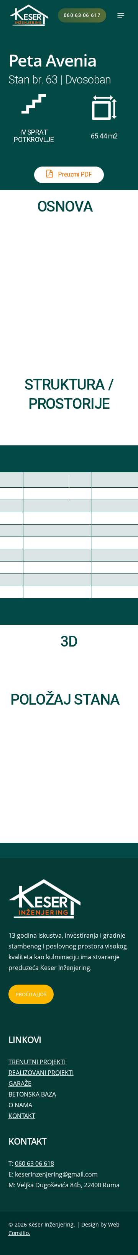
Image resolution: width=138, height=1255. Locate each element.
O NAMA (20, 1105)
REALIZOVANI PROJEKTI (41, 1072)
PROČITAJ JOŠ (31, 994)
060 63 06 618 (34, 1163)
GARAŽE (19, 1083)
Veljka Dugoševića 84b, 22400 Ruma (68, 1185)
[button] (120, 15)
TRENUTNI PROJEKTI (37, 1062)
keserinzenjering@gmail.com (56, 1174)
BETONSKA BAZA (32, 1094)
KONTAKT (21, 1116)
